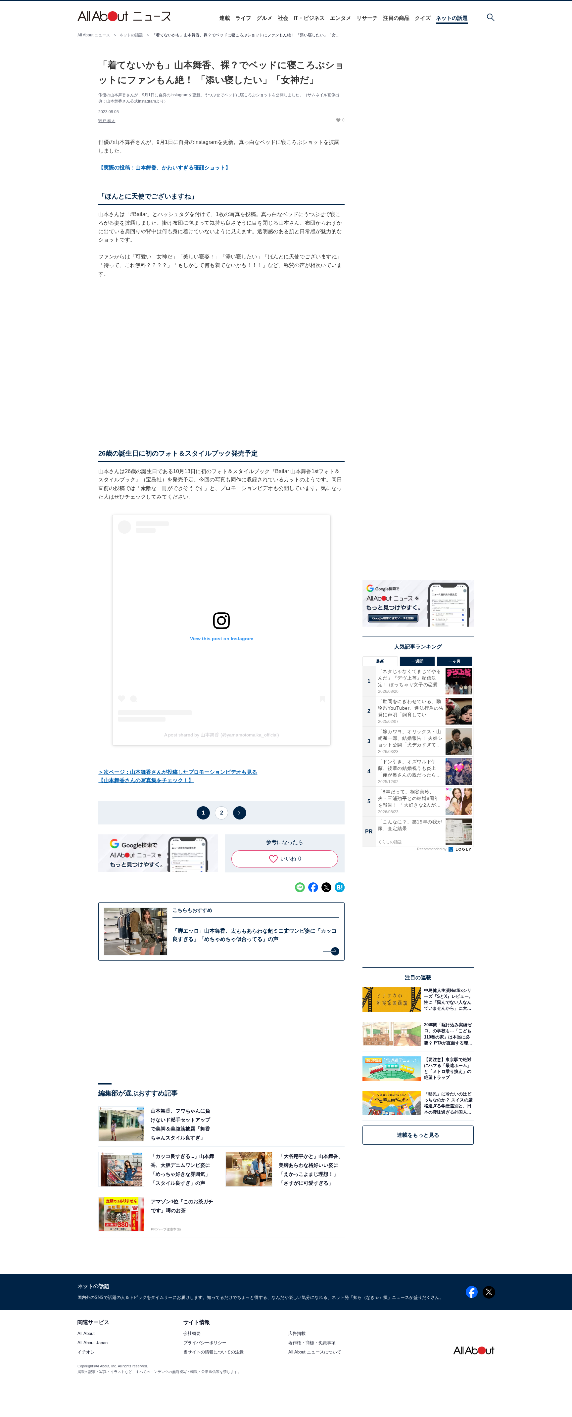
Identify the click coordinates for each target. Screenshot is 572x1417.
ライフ (243, 18)
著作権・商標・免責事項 (312, 1343)
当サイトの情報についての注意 (213, 1352)
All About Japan (92, 1343)
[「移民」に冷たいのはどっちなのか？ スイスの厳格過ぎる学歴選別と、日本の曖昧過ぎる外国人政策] (447, 1103)
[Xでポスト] (326, 887)
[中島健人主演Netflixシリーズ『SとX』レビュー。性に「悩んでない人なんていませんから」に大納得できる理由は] (447, 999)
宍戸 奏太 (106, 120)
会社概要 (192, 1334)
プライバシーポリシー (204, 1343)
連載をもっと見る (418, 1135)
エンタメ (340, 18)
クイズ (423, 18)
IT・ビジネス (309, 18)
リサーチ (367, 18)
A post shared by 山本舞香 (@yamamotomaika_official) (221, 734)
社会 (283, 18)
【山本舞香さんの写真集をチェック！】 (146, 780)
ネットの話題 (452, 18)
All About (86, 1334)
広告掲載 (297, 1334)
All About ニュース (93, 35)
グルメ (264, 18)
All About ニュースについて (314, 1352)
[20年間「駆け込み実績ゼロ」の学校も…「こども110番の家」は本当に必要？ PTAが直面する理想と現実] (447, 1034)
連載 (224, 18)
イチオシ (86, 1352)
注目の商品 (396, 18)
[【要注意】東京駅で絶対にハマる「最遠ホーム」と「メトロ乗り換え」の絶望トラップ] (447, 1068)
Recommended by (432, 849)
